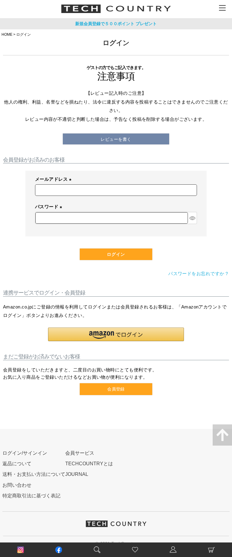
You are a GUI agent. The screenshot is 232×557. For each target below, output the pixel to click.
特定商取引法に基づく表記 (31, 495)
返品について (16, 463)
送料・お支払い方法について (33, 474)
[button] (116, 334)
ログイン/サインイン (24, 453)
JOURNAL (76, 474)
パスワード (49, 207)
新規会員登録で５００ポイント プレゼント (116, 23)
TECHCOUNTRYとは (89, 463)
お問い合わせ (16, 485)
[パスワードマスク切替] (192, 218)
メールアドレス (54, 179)
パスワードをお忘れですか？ (198, 273)
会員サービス (79, 453)
